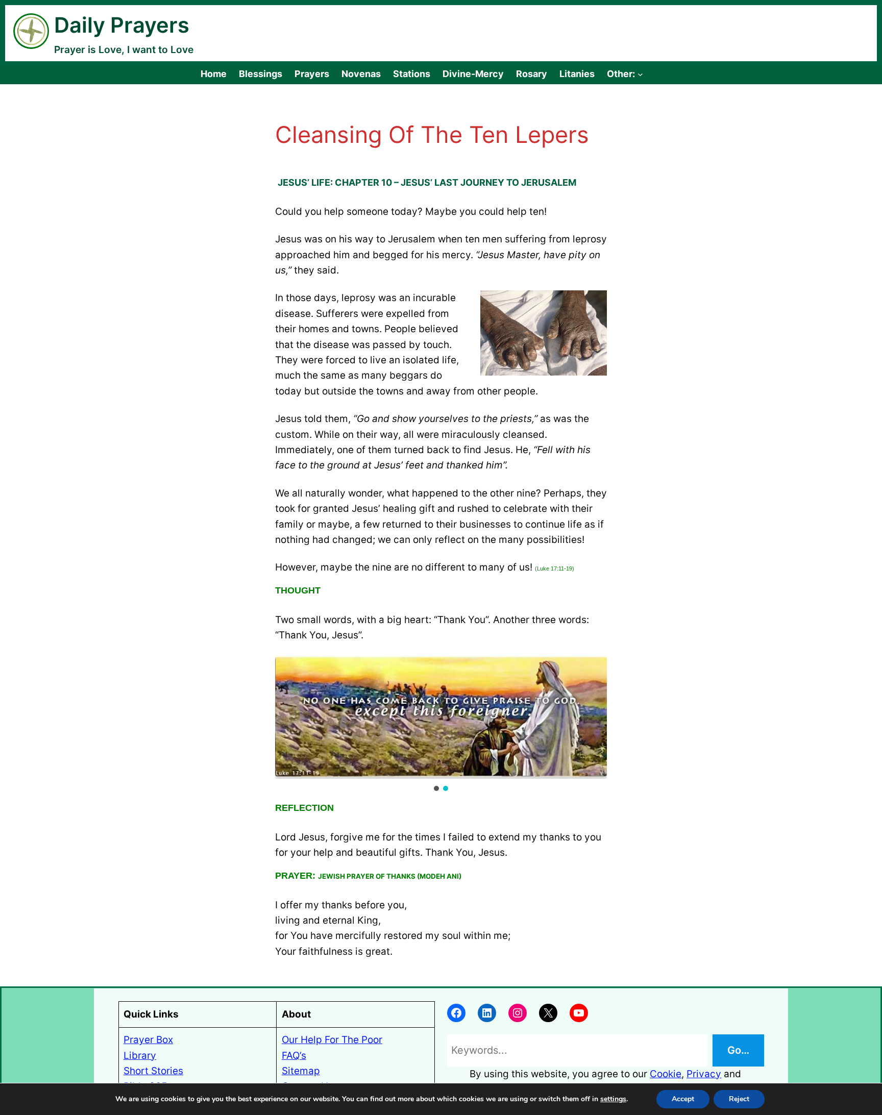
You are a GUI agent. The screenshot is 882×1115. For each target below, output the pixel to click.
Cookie (665, 1074)
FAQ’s (294, 1055)
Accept (683, 1099)
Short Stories (153, 1071)
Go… (738, 1050)
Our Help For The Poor (332, 1040)
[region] (441, 723)
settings (613, 1099)
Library (140, 1055)
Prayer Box (148, 1040)
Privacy (704, 1074)
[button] (436, 788)
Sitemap (301, 1071)
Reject (739, 1099)
